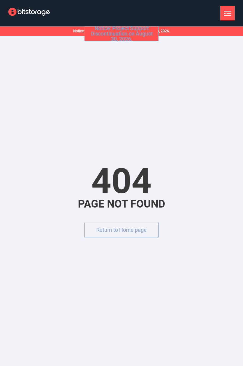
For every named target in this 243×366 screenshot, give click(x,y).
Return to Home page (121, 230)
